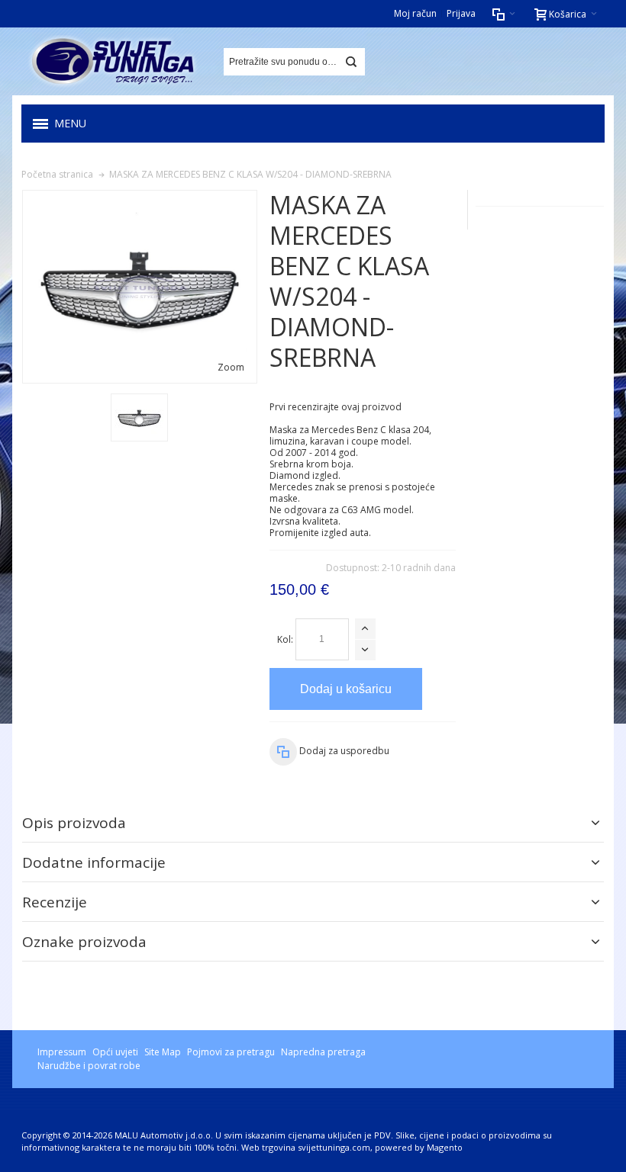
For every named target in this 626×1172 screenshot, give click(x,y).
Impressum (61, 1051)
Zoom (231, 367)
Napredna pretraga (323, 1051)
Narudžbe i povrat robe (88, 1065)
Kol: (285, 639)
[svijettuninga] (112, 61)
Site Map (162, 1051)
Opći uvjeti (115, 1051)
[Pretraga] (351, 62)
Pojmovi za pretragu (231, 1051)
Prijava (461, 13)
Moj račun (415, 13)
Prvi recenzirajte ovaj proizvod (335, 406)
